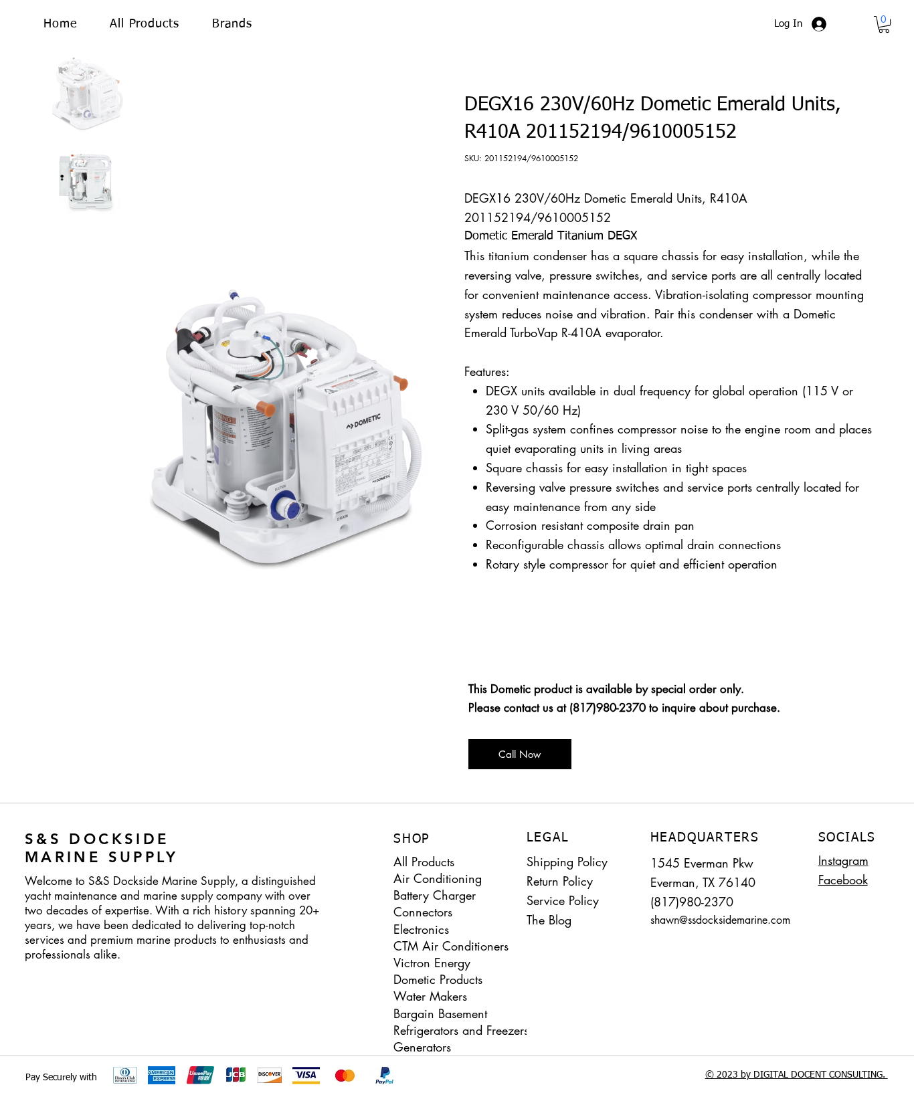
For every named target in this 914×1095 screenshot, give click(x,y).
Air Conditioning (437, 878)
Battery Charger (434, 895)
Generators (422, 1047)
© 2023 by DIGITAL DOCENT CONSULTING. (796, 1075)
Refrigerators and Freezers (461, 1030)
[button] (231, 24)
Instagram (843, 860)
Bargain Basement (440, 1013)
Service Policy (563, 900)
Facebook (843, 880)
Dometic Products (437, 979)
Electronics (421, 929)
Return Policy (560, 881)
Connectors (422, 912)
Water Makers (430, 996)
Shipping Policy (567, 862)
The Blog (549, 920)
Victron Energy (431, 963)
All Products (423, 862)
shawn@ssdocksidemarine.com (720, 920)
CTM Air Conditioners (451, 946)
